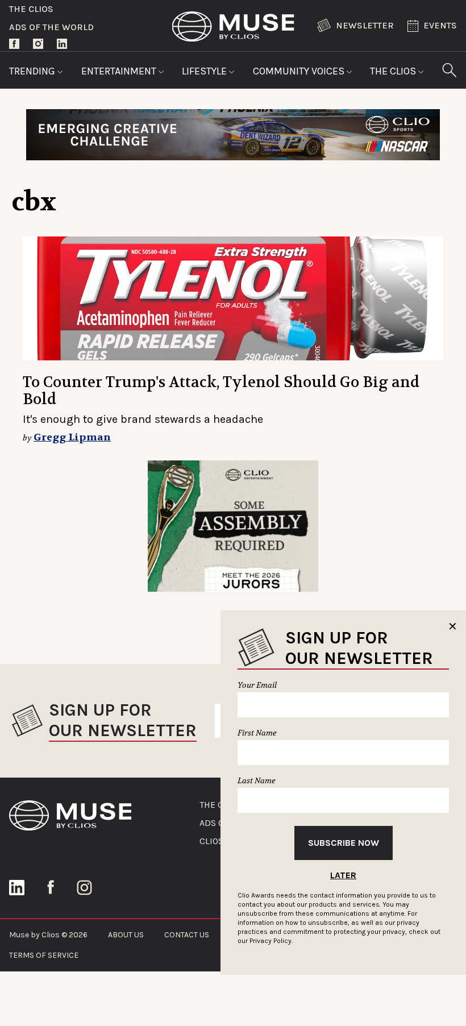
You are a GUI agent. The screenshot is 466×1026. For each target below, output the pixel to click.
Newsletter (365, 25)
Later (343, 875)
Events (440, 25)
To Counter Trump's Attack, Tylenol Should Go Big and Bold (221, 391)
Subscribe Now (343, 842)
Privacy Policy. (271, 941)
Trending (33, 71)
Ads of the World (51, 27)
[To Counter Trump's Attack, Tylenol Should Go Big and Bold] (233, 298)
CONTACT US (186, 935)
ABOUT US (126, 935)
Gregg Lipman (72, 437)
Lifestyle (205, 71)
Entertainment (120, 71)
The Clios (31, 8)
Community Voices (300, 71)
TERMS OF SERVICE (43, 955)
